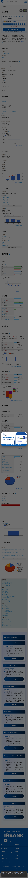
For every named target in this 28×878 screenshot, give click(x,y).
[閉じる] (26, 433)
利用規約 (17, 872)
